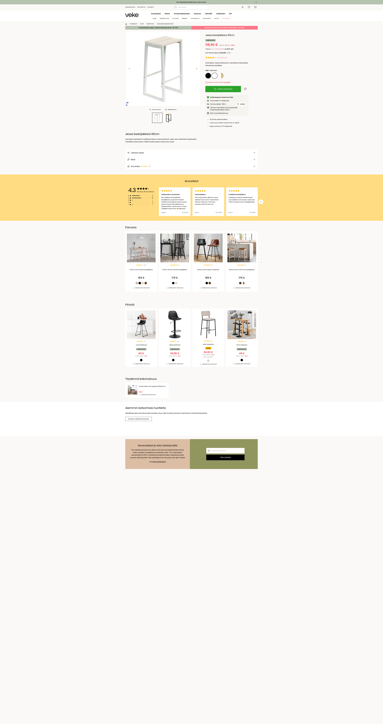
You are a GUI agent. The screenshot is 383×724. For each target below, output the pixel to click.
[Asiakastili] (242, 7)
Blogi (155, 18)
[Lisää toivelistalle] (245, 89)
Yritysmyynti (141, 7)
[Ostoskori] (255, 7)
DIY (230, 14)
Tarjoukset (226, 18)
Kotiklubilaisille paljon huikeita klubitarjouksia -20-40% (158, 28)
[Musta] (208, 75)
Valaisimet (220, 14)
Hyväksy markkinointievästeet (138, 419)
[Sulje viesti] (256, 2)
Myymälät (150, 7)
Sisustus (197, 14)
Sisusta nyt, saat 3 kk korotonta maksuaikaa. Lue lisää (224, 28)
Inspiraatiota (164, 18)
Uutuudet (175, 18)
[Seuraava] (196, 68)
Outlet (216, 18)
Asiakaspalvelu (130, 7)
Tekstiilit (208, 14)
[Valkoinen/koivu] (221, 75)
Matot (167, 14)
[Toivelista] (249, 7)
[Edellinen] (129, 68)
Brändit (184, 18)
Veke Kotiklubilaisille (217, 49)
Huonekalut (156, 14)
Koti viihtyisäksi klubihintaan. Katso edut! (191, 2)
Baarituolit (150, 24)
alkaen (220, 53)
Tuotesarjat (195, 18)
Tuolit (142, 24)
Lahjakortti (207, 18)
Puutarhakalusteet (182, 14)
